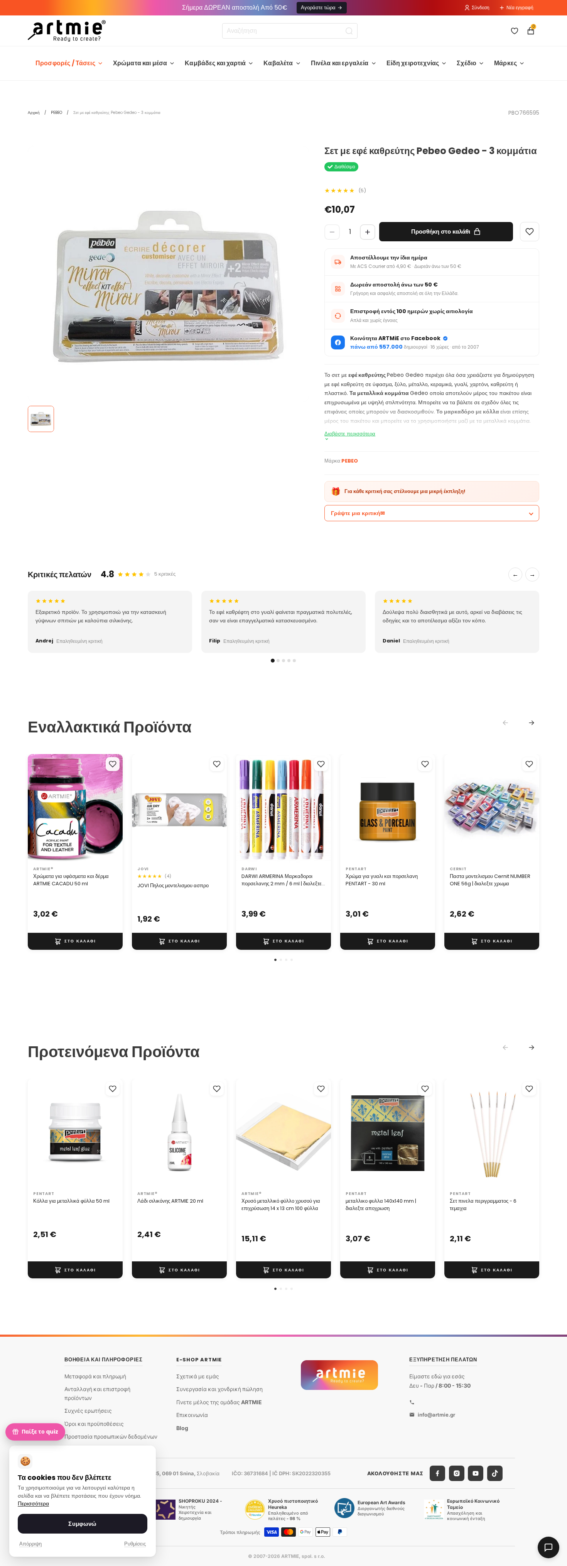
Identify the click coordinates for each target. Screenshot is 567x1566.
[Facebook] (437, 1473)
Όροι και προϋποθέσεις (94, 1423)
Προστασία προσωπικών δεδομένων (110, 1436)
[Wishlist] (529, 231)
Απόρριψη (30, 1544)
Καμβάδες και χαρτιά (215, 63)
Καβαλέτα (278, 63)
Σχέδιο (466, 63)
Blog (182, 1428)
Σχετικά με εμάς (197, 1376)
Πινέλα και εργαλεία (340, 63)
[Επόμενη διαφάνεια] (114, 808)
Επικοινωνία (192, 1415)
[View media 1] (41, 419)
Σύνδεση (480, 7)
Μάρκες (505, 63)
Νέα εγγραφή (519, 7)
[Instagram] (456, 1473)
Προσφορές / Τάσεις (65, 63)
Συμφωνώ (82, 1524)
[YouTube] (475, 1473)
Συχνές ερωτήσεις (88, 1410)
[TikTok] (495, 1473)
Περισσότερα (33, 1503)
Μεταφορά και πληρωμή (95, 1376)
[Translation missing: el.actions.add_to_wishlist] (113, 764)
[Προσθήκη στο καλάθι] (75, 940)
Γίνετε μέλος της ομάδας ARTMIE (219, 1402)
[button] (275, 960)
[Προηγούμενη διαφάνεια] (36, 808)
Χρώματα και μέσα (140, 63)
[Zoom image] (168, 286)
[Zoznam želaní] (514, 31)
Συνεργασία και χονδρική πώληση (219, 1389)
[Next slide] (531, 723)
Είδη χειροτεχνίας (412, 63)
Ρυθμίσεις (135, 1544)
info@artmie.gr (436, 1414)
